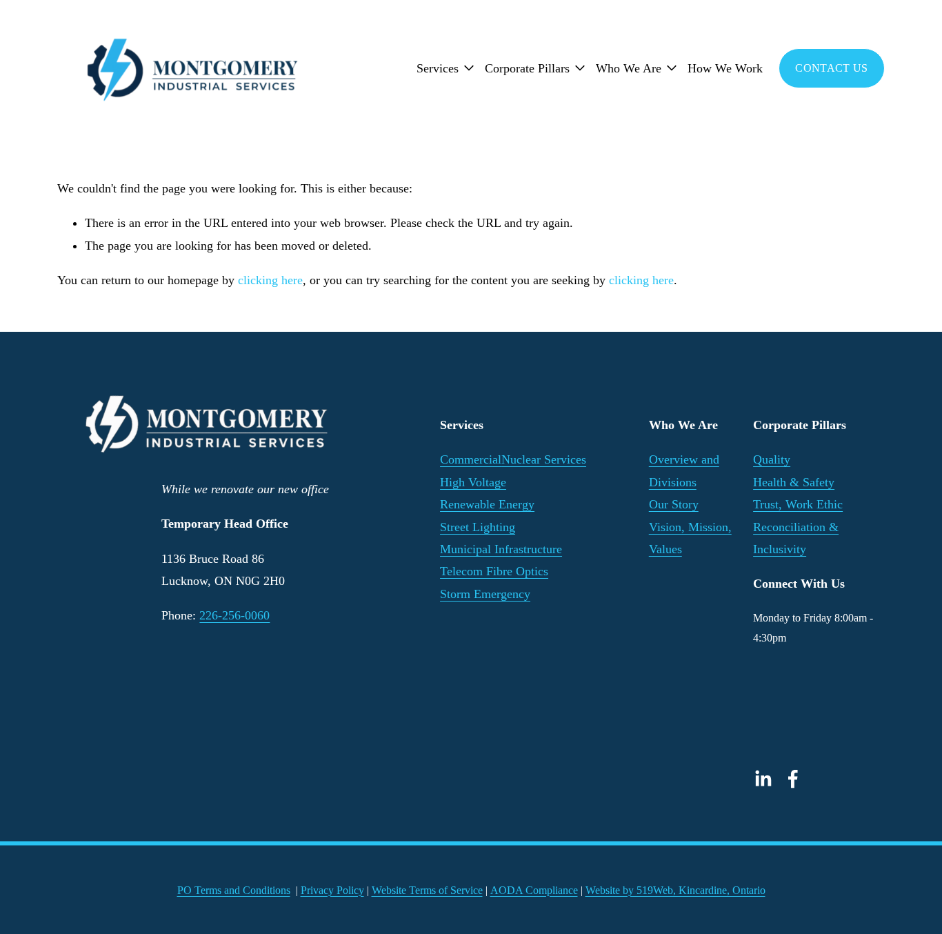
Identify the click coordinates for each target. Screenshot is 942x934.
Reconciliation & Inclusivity (796, 538)
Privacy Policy (332, 890)
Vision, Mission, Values (690, 538)
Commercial (470, 459)
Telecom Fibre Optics (494, 571)
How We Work (725, 68)
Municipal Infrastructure (501, 549)
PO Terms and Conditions (233, 890)
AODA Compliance (534, 890)
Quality (771, 459)
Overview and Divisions (684, 470)
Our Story (674, 504)
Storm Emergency (485, 594)
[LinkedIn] (762, 778)
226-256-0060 (234, 615)
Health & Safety (793, 482)
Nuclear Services (543, 459)
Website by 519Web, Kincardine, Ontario (675, 890)
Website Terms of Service (427, 890)
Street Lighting (477, 527)
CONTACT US (831, 67)
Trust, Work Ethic (798, 504)
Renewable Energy (487, 504)
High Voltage (473, 482)
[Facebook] (793, 778)
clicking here (270, 280)
